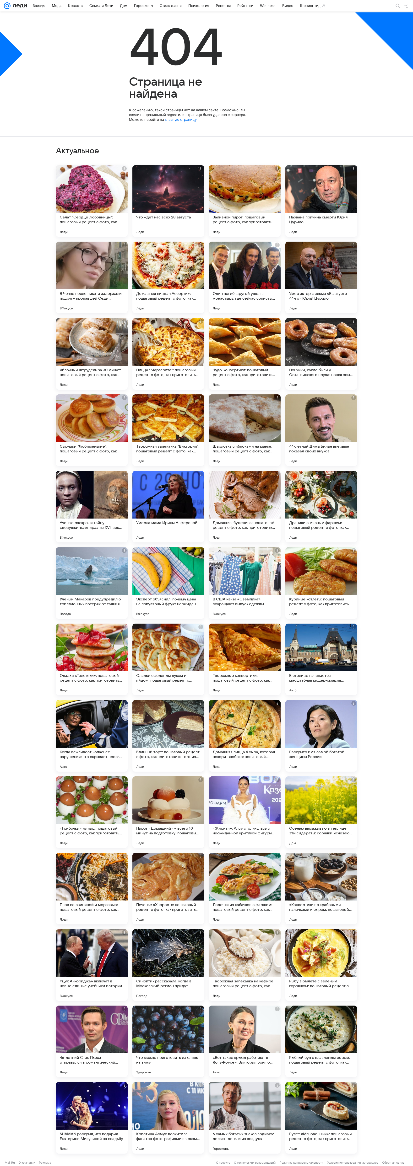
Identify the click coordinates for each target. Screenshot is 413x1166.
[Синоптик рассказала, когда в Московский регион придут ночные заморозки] (168, 965)
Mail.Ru (10, 1162)
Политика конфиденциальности (301, 1162)
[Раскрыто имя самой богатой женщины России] (321, 736)
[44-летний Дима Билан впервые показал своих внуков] (321, 430)
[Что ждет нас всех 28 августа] (168, 201)
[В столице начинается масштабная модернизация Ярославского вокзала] (321, 659)
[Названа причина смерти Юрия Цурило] (321, 201)
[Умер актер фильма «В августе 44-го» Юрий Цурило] (321, 277)
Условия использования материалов (352, 1162)
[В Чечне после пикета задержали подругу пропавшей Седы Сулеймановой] (92, 277)
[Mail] (7, 5)
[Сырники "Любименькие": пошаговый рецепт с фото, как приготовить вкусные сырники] (92, 430)
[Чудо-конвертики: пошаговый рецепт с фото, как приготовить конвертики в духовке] (245, 354)
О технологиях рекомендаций (255, 1162)
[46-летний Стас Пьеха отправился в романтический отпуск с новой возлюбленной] (92, 1041)
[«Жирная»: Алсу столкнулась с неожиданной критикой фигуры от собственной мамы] (245, 812)
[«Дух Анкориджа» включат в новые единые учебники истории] (92, 965)
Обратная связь (393, 1162)
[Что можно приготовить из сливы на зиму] (168, 1041)
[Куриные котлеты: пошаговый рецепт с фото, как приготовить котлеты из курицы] (321, 583)
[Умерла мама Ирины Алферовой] (168, 506)
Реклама (45, 1162)
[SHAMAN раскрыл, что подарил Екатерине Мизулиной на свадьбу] (92, 1118)
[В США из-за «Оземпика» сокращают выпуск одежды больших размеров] (245, 583)
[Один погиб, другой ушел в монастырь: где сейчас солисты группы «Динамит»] (245, 277)
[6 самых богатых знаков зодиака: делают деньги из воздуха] (245, 1118)
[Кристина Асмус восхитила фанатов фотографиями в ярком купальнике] (168, 1118)
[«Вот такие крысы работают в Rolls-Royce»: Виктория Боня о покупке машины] (245, 1041)
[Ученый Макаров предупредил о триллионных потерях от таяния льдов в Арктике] (92, 583)
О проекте (223, 1162)
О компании (27, 1162)
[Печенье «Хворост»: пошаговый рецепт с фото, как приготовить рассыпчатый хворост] (168, 888)
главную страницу (180, 119)
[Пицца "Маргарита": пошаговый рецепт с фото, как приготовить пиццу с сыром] (168, 354)
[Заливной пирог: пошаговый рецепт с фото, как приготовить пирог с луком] (245, 201)
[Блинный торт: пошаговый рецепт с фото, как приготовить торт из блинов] (168, 736)
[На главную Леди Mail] (19, 5)
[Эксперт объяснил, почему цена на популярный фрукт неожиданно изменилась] (168, 583)
